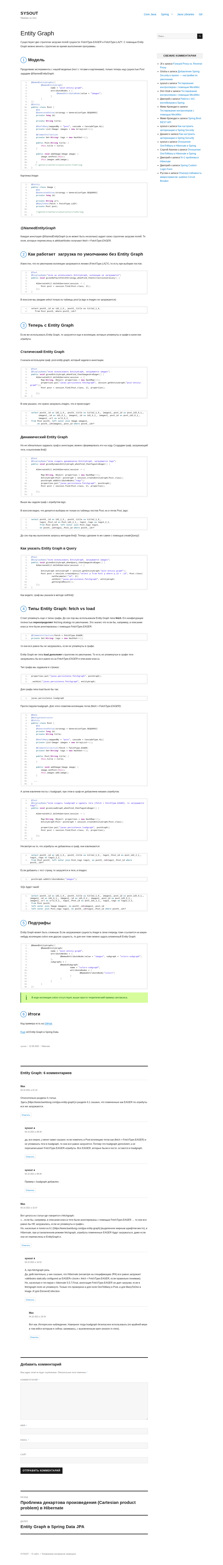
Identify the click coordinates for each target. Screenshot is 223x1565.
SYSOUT (29, 13)
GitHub (48, 1023)
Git (200, 14)
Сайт (23, 1454)
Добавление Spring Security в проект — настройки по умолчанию (179, 75)
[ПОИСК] (200, 36)
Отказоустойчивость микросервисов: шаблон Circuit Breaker (181, 177)
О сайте (35, 1554)
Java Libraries (185, 14)
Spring (165, 14)
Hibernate (46, 1046)
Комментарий (30, 1379)
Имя (23, 1425)
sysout (23, 1046)
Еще (22, 1032)
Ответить (26, 1115)
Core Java (150, 14)
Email (24, 1440)
